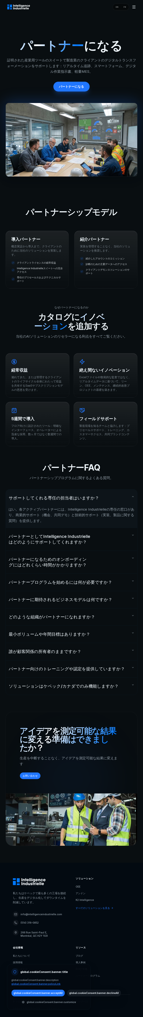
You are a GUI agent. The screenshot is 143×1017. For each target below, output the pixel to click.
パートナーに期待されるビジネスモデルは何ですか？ (60, 599)
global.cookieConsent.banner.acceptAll (38, 992)
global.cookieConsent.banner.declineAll (94, 992)
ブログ (79, 955)
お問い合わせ (30, 775)
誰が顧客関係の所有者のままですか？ (45, 651)
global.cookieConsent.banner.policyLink (36, 983)
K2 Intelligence (85, 899)
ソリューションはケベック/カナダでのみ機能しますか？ (64, 686)
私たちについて (21, 955)
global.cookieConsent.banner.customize (51, 1002)
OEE (78, 886)
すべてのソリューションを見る (93, 907)
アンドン (80, 893)
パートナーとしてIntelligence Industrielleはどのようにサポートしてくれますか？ (49, 539)
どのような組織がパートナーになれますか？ (52, 616)
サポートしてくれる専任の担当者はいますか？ (54, 497)
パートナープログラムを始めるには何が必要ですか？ (60, 582)
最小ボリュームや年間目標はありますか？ (49, 634)
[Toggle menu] (133, 6)
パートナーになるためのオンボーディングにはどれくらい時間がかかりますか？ (48, 562)
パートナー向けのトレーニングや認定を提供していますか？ (67, 668)
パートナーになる (71, 86)
